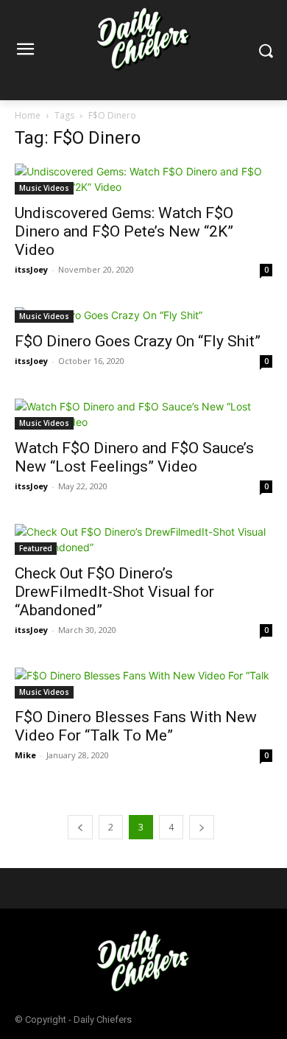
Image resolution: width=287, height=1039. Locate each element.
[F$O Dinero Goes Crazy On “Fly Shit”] (143, 315)
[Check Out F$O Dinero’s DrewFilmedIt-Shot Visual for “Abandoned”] (143, 539)
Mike (25, 754)
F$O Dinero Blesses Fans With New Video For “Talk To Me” (136, 726)
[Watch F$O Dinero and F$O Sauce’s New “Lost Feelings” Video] (143, 414)
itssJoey (31, 269)
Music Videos (44, 188)
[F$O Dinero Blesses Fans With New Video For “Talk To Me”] (143, 683)
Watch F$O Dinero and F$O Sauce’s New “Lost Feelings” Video (134, 457)
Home (27, 115)
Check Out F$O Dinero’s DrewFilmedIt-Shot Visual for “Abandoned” (114, 591)
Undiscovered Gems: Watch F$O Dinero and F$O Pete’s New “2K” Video (124, 231)
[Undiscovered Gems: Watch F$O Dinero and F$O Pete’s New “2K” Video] (143, 179)
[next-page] (201, 827)
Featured (35, 548)
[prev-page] (80, 827)
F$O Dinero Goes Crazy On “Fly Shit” (138, 341)
